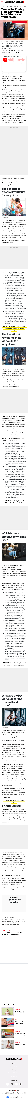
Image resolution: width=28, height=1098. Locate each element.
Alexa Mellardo (13, 52)
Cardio (4, 932)
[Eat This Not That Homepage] (14, 2)
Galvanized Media (12, 1092)
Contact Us (14, 1076)
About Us (14, 1063)
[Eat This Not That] (14, 897)
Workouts (16, 935)
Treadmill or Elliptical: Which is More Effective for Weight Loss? (14, 800)
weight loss (14, 76)
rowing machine (16, 74)
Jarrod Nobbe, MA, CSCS (10, 50)
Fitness (18, 932)
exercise (11, 932)
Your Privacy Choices (16, 1097)
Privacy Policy (14, 1067)
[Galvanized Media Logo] (14, 1090)
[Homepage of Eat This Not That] (13, 1059)
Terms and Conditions (14, 1073)
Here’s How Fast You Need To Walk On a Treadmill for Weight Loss (14, 328)
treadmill (6, 74)
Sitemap (14, 1070)
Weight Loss (9, 6)
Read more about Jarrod (13, 924)
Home (2, 6)
